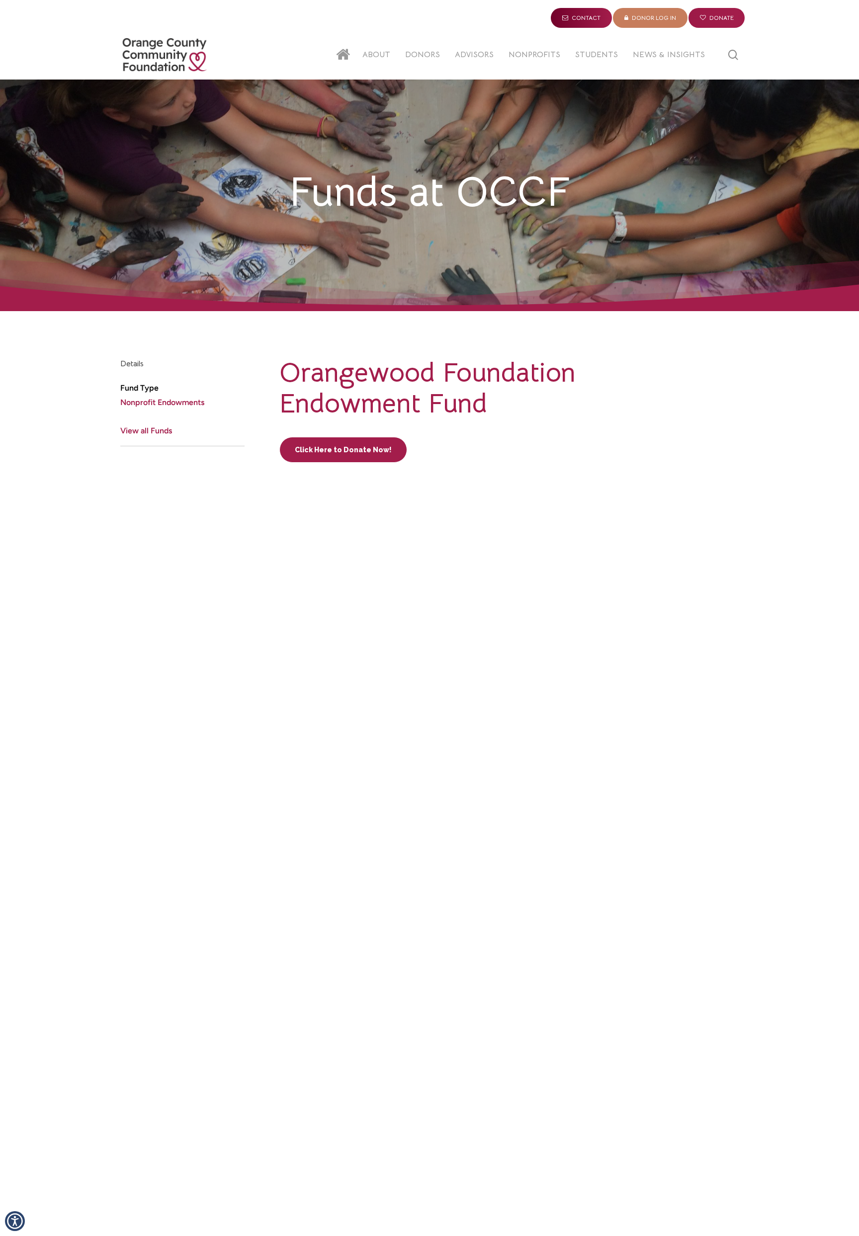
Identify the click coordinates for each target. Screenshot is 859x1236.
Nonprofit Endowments (162, 402)
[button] (15, 1221)
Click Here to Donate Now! (343, 450)
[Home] (345, 55)
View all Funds (146, 430)
